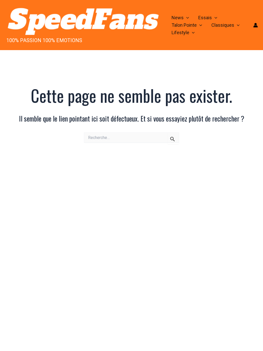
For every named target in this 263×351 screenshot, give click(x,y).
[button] (186, 18)
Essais (205, 17)
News (178, 17)
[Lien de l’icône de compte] (255, 25)
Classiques (222, 25)
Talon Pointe (184, 25)
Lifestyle (180, 32)
